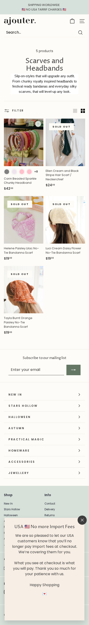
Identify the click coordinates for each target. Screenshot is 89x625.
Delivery (49, 509)
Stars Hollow (12, 509)
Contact (49, 503)
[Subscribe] (73, 370)
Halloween (11, 515)
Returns (49, 515)
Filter (17, 110)
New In (8, 503)
